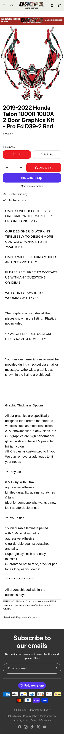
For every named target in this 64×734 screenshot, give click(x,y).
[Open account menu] (52, 5)
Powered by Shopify (40, 710)
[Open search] (12, 5)
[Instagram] (26, 727)
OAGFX (25, 710)
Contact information (41, 720)
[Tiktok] (32, 727)
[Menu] (4, 5)
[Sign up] (56, 668)
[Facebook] (19, 727)
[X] (38, 727)
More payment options (32, 186)
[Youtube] (44, 727)
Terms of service (48, 716)
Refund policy (14, 716)
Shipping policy (21, 720)
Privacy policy (30, 716)
